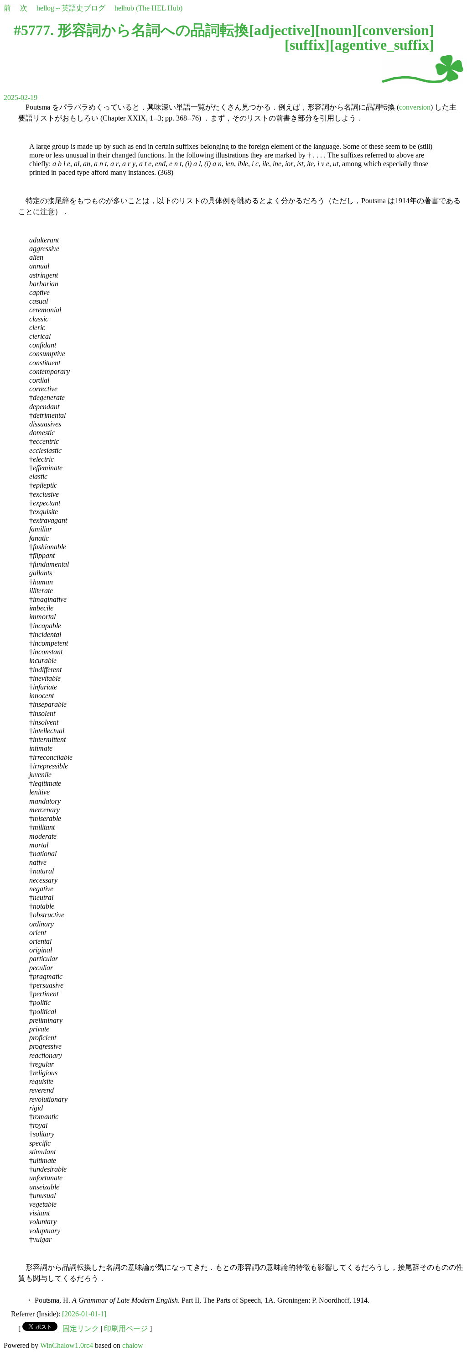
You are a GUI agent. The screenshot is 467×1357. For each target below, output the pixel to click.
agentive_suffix (382, 45)
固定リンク (80, 1328)
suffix (307, 45)
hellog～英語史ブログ (70, 8)
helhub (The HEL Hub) (148, 8)
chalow (132, 1345)
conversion (395, 30)
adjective (282, 30)
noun (336, 30)
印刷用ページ (126, 1328)
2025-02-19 (20, 97)
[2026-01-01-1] (84, 1314)
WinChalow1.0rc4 (66, 1345)
